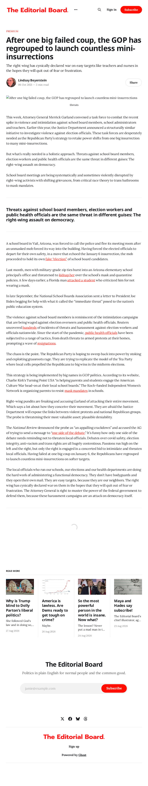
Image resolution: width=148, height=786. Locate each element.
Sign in (112, 9)
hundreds (30, 327)
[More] (76, 10)
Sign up (74, 746)
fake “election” (56, 259)
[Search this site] (99, 10)
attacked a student (81, 280)
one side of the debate (68, 433)
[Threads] (85, 719)
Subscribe (131, 10)
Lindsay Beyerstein (32, 80)
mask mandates (76, 391)
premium (12, 31)
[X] (62, 719)
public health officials (101, 333)
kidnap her (67, 275)
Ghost (82, 755)
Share (134, 82)
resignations (46, 343)
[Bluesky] (78, 719)
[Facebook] (70, 719)
